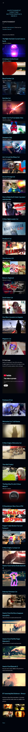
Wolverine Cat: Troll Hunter (11, 421)
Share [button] (3, 723)
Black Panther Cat (8, 78)
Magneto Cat (6, 339)
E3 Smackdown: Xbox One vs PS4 (12, 506)
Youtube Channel (6, 29)
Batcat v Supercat (8, 278)
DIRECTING (14, 12)
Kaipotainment (10, 27)
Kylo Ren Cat (6, 98)
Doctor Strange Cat (8, 177)
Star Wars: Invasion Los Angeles (12, 317)
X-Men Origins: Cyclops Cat (11, 548)
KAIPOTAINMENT (14, 10)
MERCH (14, 16)
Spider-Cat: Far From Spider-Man (12, 118)
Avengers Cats (7, 137)
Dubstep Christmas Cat (9, 592)
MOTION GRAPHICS (14, 14)
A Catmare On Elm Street (10, 59)
